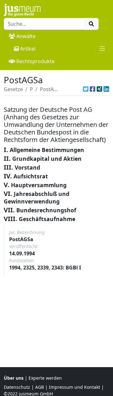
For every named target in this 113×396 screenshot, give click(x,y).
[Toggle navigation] (102, 48)
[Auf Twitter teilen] (86, 89)
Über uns (14, 378)
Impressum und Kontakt (74, 387)
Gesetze (13, 89)
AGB (39, 387)
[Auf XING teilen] (99, 89)
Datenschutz (17, 387)
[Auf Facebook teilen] (92, 89)
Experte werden (45, 378)
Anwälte (25, 36)
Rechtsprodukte (35, 61)
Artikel (27, 48)
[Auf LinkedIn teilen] (106, 89)
